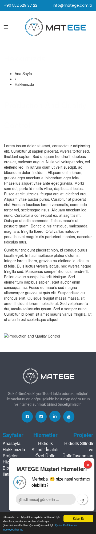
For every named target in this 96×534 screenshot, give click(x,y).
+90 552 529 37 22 (20, 5)
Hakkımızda (14, 449)
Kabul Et (78, 518)
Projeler (10, 455)
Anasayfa (12, 443)
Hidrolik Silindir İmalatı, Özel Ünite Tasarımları (45, 452)
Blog (7, 468)
